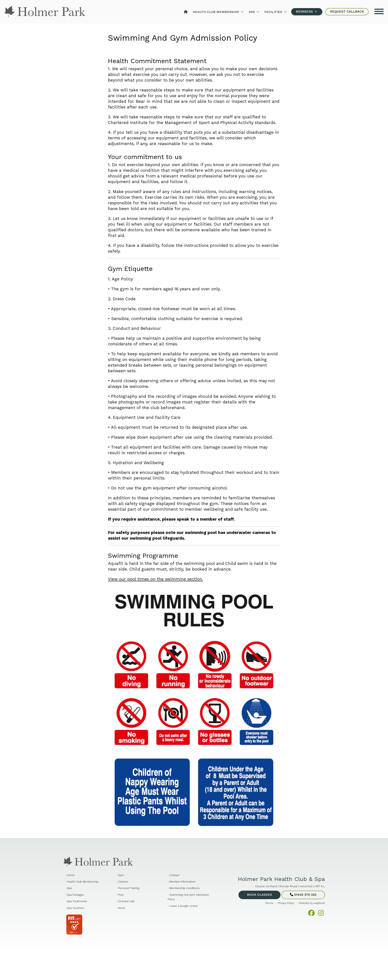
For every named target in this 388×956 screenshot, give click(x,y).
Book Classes (259, 895)
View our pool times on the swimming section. (155, 579)
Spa (252, 12)
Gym (121, 875)
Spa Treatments (77, 901)
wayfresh (319, 903)
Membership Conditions (185, 888)
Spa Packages (75, 894)
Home (71, 875)
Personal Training (128, 888)
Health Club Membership (216, 12)
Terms (269, 903)
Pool (121, 894)
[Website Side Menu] (379, 11)
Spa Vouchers (75, 907)
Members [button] (305, 11)
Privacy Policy (286, 903)
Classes (123, 881)
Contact (174, 875)
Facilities (273, 12)
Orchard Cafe (126, 901)
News (121, 907)
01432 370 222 (304, 895)
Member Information (182, 881)
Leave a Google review (184, 905)
